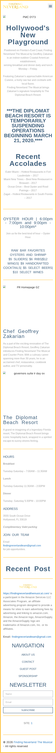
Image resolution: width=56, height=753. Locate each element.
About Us (28, 654)
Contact (28, 661)
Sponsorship (28, 676)
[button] (50, 6)
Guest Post (28, 669)
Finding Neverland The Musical (33, 742)
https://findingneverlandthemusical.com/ (26, 593)
